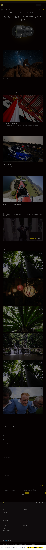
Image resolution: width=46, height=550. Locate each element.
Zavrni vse (35, 547)
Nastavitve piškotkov (30, 547)
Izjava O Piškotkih (20, 548)
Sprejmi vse (40, 547)
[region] (23, 547)
